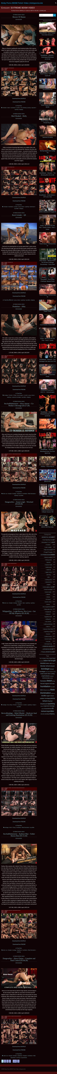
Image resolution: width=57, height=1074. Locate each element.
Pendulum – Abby (19, 306)
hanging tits (48, 611)
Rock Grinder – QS (19, 215)
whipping (21, 109)
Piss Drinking (23, 107)
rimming (18, 1057)
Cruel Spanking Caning (48, 539)
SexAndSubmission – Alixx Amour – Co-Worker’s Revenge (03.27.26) (19, 404)
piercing (49, 574)
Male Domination (31, 493)
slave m (48, 626)
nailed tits (48, 569)
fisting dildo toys (48, 609)
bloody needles (48, 557)
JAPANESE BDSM (48, 649)
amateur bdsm (45, 658)
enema (48, 604)
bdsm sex (5, 493)
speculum (33, 107)
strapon (34, 704)
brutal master (48, 592)
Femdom (5, 107)
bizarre (53, 663)
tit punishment (24, 1057)
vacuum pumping (45, 713)
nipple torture (49, 572)
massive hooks (48, 564)
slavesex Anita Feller (48, 629)
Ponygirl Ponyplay (48, 552)
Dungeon (20, 603)
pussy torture (21, 206)
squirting (16, 109)
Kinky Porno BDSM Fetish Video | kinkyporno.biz (22, 3)
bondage (6, 395)
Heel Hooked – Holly (19, 116)
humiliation (13, 107)
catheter (48, 594)
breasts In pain (53, 671)
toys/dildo (16, 208)
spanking (27, 206)
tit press (48, 634)
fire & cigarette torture (48, 606)
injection (49, 562)
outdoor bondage (45, 698)
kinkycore (48, 614)
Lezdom (18, 107)
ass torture (41, 660)
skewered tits (49, 582)
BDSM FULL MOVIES (48, 537)
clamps (48, 597)
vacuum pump (48, 638)
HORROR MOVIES (48, 646)
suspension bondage (16, 397)
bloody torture (45, 666)
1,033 (14, 1061)
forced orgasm (20, 395)
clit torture (48, 599)
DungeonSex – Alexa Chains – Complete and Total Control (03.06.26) (19, 959)
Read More (19, 105)
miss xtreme (48, 621)
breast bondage (48, 589)
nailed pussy (49, 567)
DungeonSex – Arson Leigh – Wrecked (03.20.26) (19, 503)
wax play (48, 641)
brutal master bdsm (46, 673)
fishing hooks (49, 559)
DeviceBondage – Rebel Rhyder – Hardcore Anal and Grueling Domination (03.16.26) (19, 714)
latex (24, 603)
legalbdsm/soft (48, 616)
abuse (41, 658)
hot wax (52, 683)
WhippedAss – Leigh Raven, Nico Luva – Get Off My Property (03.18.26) (19, 612)
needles (43, 695)
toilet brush (32, 206)
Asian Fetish (52, 658)
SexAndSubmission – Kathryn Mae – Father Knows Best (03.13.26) (19, 835)
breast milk (47, 671)
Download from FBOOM (19, 102)
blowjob (10, 493)
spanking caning (48, 631)
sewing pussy (48, 579)
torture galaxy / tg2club (48, 587)
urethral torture (48, 636)
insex (52, 686)
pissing (29, 107)
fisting (15, 395)
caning (52, 673)
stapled (48, 584)
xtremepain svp (48, 643)
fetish (8, 107)
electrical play (46, 678)
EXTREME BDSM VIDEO (19, 14)
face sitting (9, 704)
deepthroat (19, 493)
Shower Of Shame (19, 17)
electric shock (48, 601)
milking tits (48, 619)
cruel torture (45, 676)
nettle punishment (48, 624)
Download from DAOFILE (19, 98)
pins (49, 577)
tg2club (43, 708)
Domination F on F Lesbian (48, 542)
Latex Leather (48, 547)
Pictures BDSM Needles (47, 652)
